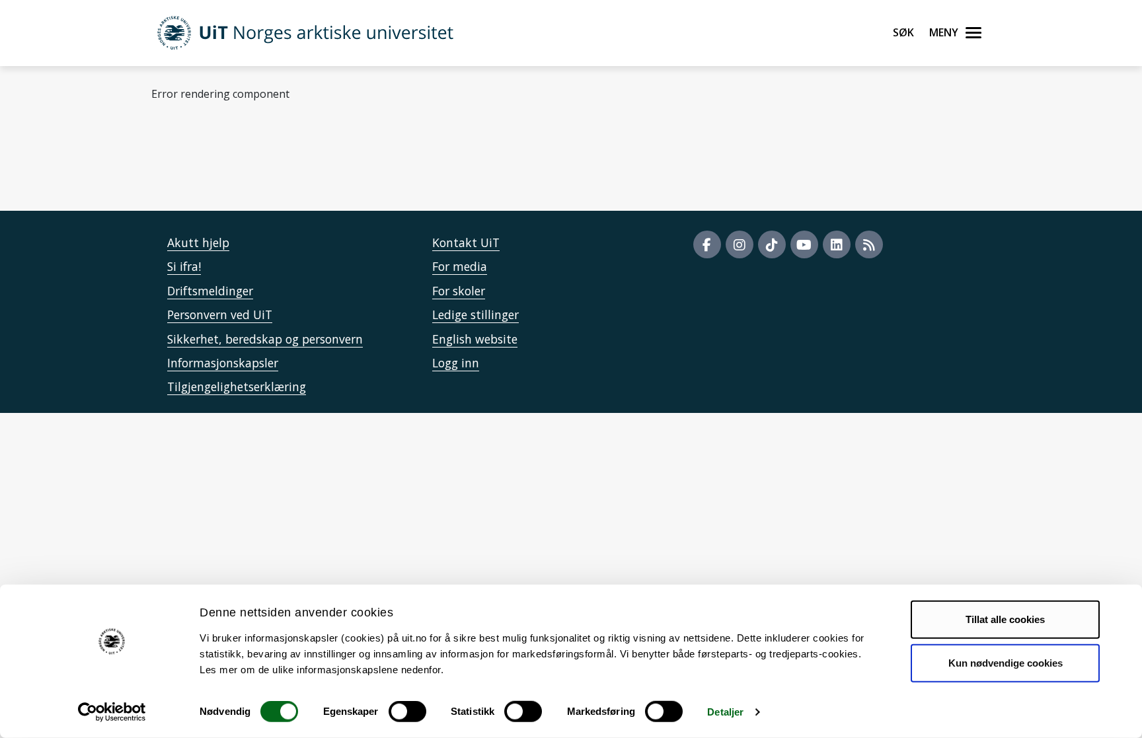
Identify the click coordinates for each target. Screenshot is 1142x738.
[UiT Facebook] (707, 244)
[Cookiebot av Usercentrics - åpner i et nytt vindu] (112, 712)
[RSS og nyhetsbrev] (869, 244)
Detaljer (725, 712)
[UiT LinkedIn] (837, 244)
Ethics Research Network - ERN (384, 158)
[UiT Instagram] (739, 244)
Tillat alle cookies (1005, 619)
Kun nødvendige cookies (1005, 662)
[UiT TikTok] (772, 244)
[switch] (407, 711)
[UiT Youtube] (804, 244)
